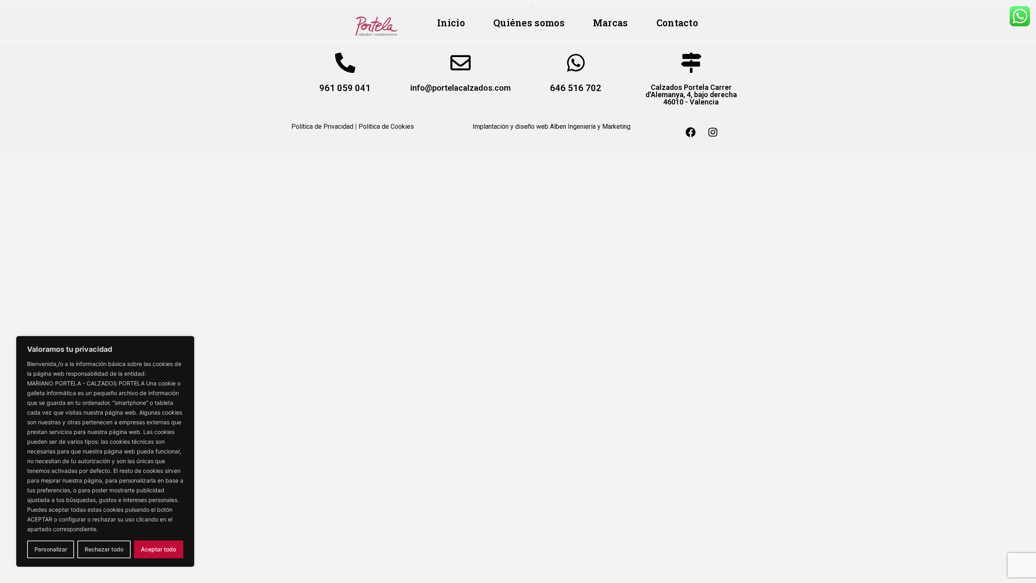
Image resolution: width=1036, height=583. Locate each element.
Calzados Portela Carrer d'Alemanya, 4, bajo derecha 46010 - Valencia (691, 94)
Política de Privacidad (322, 126)
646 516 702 (575, 88)
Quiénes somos (529, 23)
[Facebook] (691, 132)
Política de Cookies (386, 126)
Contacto (677, 23)
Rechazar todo (104, 549)
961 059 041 (345, 88)
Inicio (451, 23)
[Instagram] (713, 132)
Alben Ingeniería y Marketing (590, 126)
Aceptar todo (158, 549)
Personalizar (50, 549)
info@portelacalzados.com (460, 88)
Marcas (610, 23)
